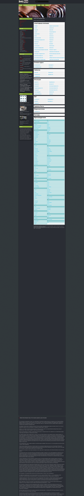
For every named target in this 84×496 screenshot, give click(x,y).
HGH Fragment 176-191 (23, 51)
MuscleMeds (21, 34)
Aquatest (21, 49)
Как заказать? (26, 5)
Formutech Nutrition (22, 50)
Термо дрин (21, 33)
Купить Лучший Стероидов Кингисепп (25, 85)
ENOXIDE (21, 46)
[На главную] (23, 1)
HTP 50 (21, 35)
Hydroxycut (21, 44)
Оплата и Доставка (33, 5)
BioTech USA (21, 48)
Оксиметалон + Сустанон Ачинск (27, 83)
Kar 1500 (21, 45)
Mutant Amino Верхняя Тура (41, 20)
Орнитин (21, 47)
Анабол (21, 31)
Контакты (47, 5)
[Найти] (48, 1)
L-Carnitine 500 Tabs (23, 30)
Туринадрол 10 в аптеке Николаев (26, 88)
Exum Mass (21, 32)
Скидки (39, 5)
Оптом (43, 5)
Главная (20, 5)
